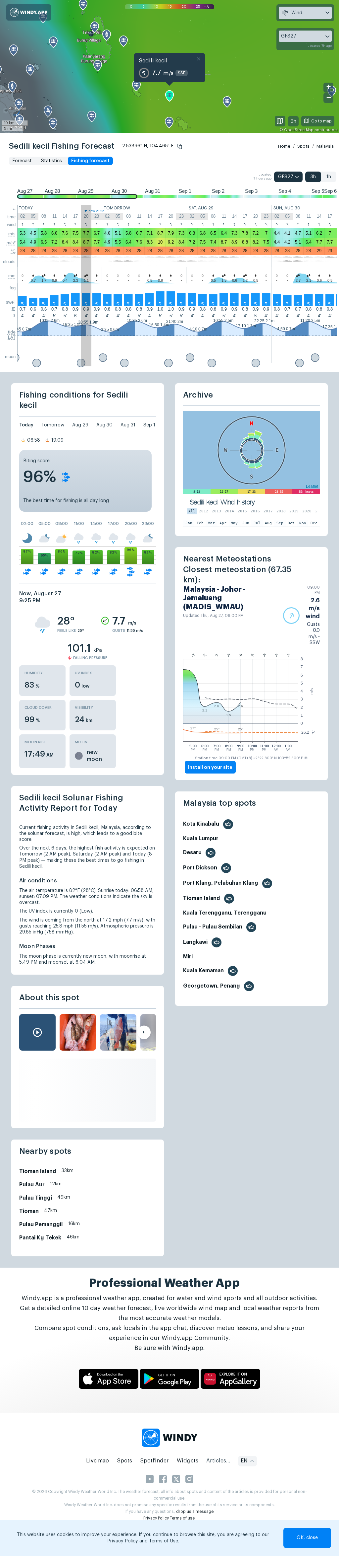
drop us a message (195, 1512)
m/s (12, 233)
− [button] (328, 97)
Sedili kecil (153, 60)
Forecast (22, 161)
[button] (179, 146)
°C (13, 251)
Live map (97, 1460)
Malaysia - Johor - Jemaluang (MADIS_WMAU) (214, 598)
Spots (303, 146)
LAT (12, 337)
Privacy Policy (156, 1518)
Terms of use (182, 1518)
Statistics (51, 161)
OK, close (307, 1537)
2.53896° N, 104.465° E (148, 146)
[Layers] (280, 121)
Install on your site (210, 767)
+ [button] (328, 87)
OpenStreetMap (299, 130)
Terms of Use (163, 1541)
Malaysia (325, 146)
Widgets (187, 1460)
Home (284, 146)
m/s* (11, 242)
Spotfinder (154, 1460)
